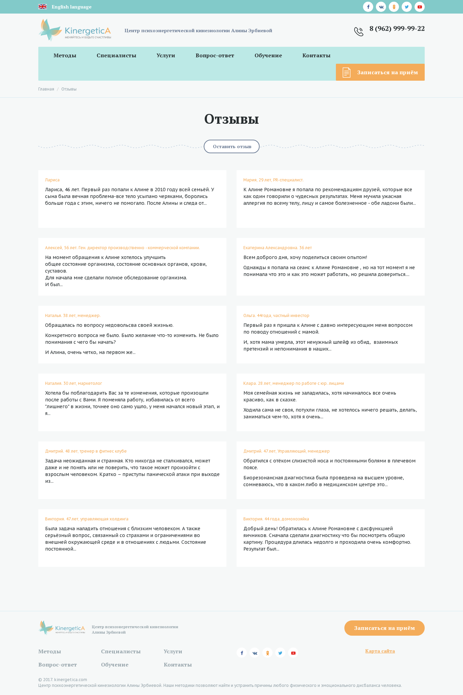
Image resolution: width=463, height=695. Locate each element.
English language (72, 6)
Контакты (316, 55)
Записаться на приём (387, 72)
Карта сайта (380, 651)
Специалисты (116, 55)
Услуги (166, 55)
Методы (65, 55)
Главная (46, 89)
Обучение (268, 55)
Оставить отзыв (232, 146)
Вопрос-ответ (215, 55)
